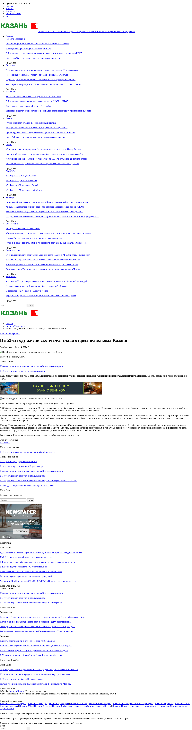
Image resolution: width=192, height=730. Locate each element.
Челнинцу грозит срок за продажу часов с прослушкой (26, 576)
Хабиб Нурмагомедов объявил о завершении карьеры (26, 557)
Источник (5, 442)
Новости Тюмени (78, 703)
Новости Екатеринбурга (141, 703)
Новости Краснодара (59, 703)
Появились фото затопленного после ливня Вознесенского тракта (37, 43)
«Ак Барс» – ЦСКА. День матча (21, 175)
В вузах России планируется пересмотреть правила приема (34, 238)
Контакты (10, 11)
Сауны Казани (7, 708)
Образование (12, 223)
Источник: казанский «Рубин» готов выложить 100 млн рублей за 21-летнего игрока (46, 159)
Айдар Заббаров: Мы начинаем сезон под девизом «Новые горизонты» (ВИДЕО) (45, 207)
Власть (9, 118)
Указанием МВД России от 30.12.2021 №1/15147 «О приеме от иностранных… (38, 581)
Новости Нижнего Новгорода (126, 706)
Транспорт (11, 91)
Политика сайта (13, 13)
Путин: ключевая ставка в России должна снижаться (31, 123)
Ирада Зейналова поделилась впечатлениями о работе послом (35, 137)
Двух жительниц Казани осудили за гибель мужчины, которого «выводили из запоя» (41, 552)
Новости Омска (182, 703)
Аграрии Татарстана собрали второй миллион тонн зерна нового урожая (41, 295)
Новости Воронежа (164, 703)
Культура (10, 197)
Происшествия (13, 250)
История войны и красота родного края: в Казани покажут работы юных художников (47, 202)
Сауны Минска (150, 706)
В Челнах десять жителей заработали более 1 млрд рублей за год (36, 286)
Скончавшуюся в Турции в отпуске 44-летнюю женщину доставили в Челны (43, 269)
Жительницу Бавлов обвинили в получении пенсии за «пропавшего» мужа (42, 264)
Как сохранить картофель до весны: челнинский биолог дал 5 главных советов (44, 84)
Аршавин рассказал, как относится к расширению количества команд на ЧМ (42, 163)
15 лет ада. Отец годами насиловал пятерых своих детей (33, 58)
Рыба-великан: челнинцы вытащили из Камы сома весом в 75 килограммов (42, 70)
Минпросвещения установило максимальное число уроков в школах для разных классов (48, 233)
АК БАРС (10, 171)
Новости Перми (103, 706)
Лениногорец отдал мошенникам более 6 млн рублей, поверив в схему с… (36, 645)
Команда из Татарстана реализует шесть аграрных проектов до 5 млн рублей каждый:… (48, 281)
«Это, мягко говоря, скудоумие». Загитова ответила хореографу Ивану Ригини (43, 149)
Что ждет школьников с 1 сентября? (23, 228)
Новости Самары (42, 706)
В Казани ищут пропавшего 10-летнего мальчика (23, 567)
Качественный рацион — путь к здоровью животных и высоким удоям (34, 650)
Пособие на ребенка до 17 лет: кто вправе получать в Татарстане (37, 75)
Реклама (9, 8)
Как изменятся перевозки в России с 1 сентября (28, 106)
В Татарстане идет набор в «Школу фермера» (27, 291)
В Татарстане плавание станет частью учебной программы (28, 452)
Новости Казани (16, 691)
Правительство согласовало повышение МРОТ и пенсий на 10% (31, 571)
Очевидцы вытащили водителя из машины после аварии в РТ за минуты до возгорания (48, 255)
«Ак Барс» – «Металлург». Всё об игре (24, 190)
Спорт (9, 144)
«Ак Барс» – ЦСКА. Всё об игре (21, 180)
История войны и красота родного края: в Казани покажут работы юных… (36, 622)
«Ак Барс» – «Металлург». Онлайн (22, 185)
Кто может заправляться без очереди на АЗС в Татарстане (33, 96)
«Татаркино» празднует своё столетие (18, 461)
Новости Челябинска (84, 706)
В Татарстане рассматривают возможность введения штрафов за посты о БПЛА (44, 53)
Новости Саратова (9, 706)
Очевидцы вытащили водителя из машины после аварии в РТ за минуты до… (37, 626)
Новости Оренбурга (37, 703)
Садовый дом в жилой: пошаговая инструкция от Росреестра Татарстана (40, 79)
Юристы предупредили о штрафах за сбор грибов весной (27, 641)
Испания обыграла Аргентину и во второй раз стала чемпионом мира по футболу (45, 154)
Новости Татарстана (15, 39)
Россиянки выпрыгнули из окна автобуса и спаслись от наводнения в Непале (43, 259)
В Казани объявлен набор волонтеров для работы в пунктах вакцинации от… (37, 562)
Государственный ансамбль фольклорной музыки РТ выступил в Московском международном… (52, 216)
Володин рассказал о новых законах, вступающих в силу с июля (36, 127)
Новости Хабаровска (62, 706)
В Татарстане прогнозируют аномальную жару (28, 48)
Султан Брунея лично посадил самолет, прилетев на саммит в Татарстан (40, 132)
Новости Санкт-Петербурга (13, 703)
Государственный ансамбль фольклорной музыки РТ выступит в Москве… (36, 684)
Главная (9, 6)
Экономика (11, 276)
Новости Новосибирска (100, 703)
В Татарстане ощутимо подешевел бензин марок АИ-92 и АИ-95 (37, 101)
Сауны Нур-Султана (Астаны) (173, 706)
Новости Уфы (26, 706)
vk (7, 16)
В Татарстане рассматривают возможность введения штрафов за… (32, 602)
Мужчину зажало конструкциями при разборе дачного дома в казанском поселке (39, 669)
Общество (10, 65)
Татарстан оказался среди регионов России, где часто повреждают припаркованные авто (48, 111)
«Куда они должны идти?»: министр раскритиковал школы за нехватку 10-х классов (46, 243)
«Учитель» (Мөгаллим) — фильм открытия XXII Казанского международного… (44, 211)
